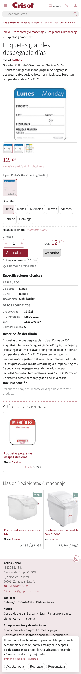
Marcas (38, 23)
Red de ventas (11, 23)
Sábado (10, 219)
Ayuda (71, 23)
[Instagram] (76, 558)
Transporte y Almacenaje (28, 32)
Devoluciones (59, 635)
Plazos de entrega (37, 635)
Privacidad (32, 659)
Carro (16, 618)
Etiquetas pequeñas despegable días (18, 455)
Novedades (26, 23)
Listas (57, 5)
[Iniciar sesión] (75, 5)
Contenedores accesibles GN (22, 532)
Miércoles (36, 209)
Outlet (63, 23)
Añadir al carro (16, 253)
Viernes (66, 209)
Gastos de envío (14, 635)
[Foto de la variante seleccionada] (8, 148)
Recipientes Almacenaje (62, 32)
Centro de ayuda (14, 613)
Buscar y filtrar (36, 613)
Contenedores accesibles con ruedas (62, 532)
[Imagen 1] (18, 148)
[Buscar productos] (75, 14)
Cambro (17, 59)
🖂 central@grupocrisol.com (22, 591)
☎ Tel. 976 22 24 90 (16, 586)
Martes (21, 209)
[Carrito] (66, 5)
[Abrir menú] (5, 5)
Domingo (25, 219)
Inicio (6, 32)
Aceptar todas (15, 666)
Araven (16, 539)
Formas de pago (46, 630)
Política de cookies (14, 659)
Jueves (52, 209)
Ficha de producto (59, 613)
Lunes (9, 209)
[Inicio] (23, 5)
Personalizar (56, 666)
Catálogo (9, 602)
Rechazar (36, 666)
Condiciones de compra (19, 630)
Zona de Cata (50, 23)
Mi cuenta (28, 618)
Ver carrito (51, 252)
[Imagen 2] (29, 148)
